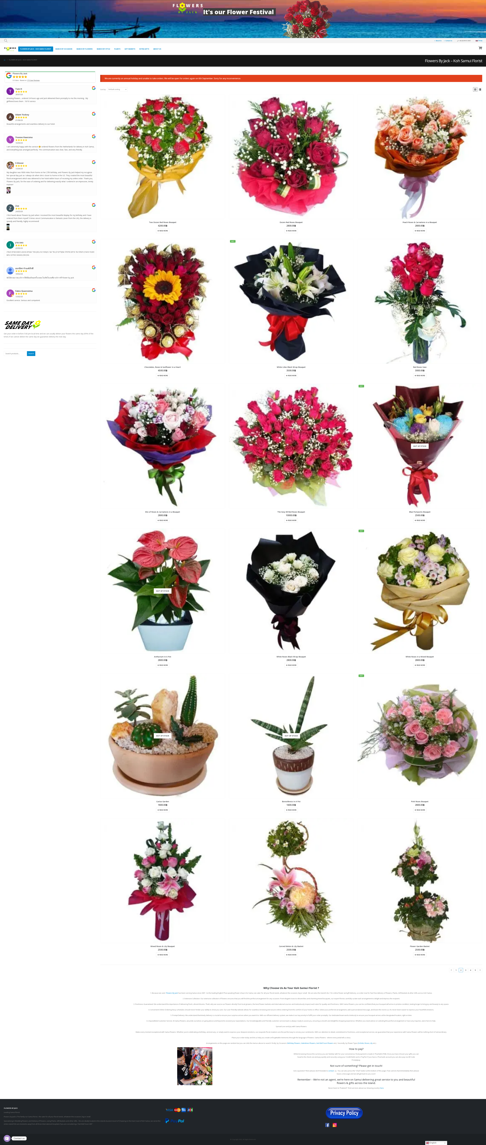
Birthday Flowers (293, 1043)
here (382, 1088)
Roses (367, 1043)
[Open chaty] (7, 1138)
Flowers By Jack (172, 993)
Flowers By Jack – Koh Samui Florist (35, 49)
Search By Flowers (84, 49)
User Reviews (33, 80)
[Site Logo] (10, 48)
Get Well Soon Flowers (324, 1043)
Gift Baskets (130, 49)
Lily (371, 1043)
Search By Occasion (63, 49)
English (432, 1143)
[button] (6, 40)
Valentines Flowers (308, 1043)
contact (331, 1071)
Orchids (361, 1043)
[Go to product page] (162, 156)
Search (31, 353)
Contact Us (448, 41)
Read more (163, 231)
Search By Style (103, 49)
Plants (117, 49)
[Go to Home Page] (4, 59)
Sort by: (103, 89)
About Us (438, 41)
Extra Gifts (144, 49)
